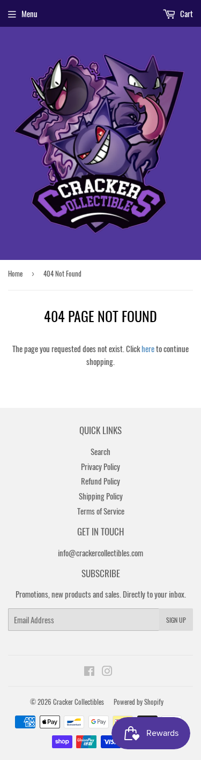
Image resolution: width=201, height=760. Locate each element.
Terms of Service (100, 511)
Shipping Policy (101, 496)
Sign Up (176, 619)
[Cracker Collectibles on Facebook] (89, 671)
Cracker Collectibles (78, 701)
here (148, 348)
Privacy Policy (100, 466)
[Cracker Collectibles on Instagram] (107, 671)
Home (15, 273)
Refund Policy (100, 481)
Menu (29, 13)
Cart (185, 13)
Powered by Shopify (138, 701)
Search (100, 451)
